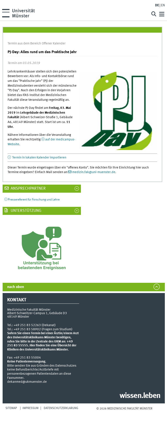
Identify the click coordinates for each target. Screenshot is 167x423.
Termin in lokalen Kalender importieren (39, 157)
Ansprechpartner (28, 188)
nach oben (15, 287)
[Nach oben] (124, 413)
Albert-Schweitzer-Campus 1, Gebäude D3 (37, 313)
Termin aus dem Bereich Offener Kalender (36, 43)
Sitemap (11, 408)
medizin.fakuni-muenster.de (93, 172)
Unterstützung (25, 211)
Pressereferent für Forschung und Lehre (34, 199)
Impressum (30, 408)
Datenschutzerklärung (61, 408)
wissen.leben (140, 396)
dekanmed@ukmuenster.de (27, 382)
